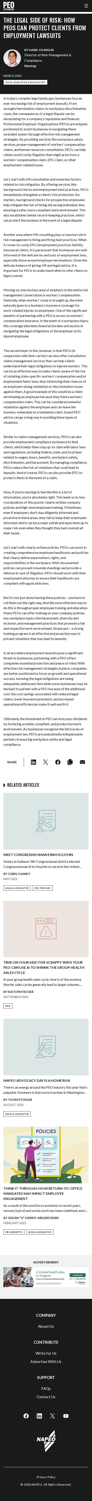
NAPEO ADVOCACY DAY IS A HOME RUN (36, 1080)
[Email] (82, 762)
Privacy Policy (46, 1477)
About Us (46, 1326)
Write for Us (46, 1353)
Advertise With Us (45, 1361)
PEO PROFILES (42, 888)
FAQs (46, 1388)
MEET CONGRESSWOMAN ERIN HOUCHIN (38, 855)
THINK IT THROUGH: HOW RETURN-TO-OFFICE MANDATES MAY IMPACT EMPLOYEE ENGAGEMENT (42, 1193)
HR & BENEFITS (13, 1232)
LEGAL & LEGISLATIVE (17, 888)
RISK (7, 1006)
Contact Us (46, 1396)
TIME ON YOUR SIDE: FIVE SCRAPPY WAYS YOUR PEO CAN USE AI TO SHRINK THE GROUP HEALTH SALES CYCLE (43, 967)
